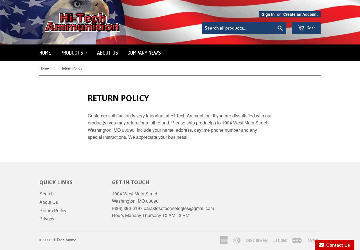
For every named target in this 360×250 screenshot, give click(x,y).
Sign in (268, 14)
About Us (107, 53)
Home (45, 53)
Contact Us (337, 245)
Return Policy (52, 210)
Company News (144, 53)
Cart (310, 27)
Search (46, 193)
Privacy (46, 218)
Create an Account (300, 14)
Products (72, 53)
